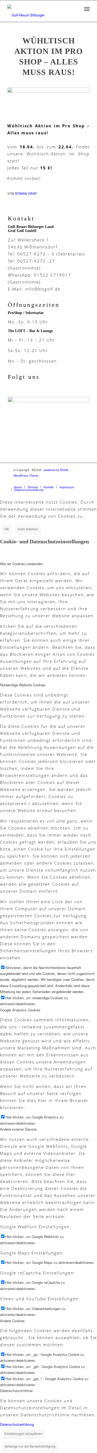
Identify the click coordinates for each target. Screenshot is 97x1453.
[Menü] (87, 8)
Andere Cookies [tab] (12, 1320)
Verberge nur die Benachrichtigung (30, 1446)
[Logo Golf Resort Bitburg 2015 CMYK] (48, 101)
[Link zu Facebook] (79, 481)
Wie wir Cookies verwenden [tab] (21, 563)
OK (6, 529)
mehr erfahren (28, 529)
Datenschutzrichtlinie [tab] (16, 1390)
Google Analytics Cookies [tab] (20, 1009)
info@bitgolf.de (43, 289)
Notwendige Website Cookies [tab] (23, 684)
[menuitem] (18, 487)
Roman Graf (26, 193)
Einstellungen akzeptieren (23, 1433)
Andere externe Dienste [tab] (18, 1129)
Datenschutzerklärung (17, 1424)
